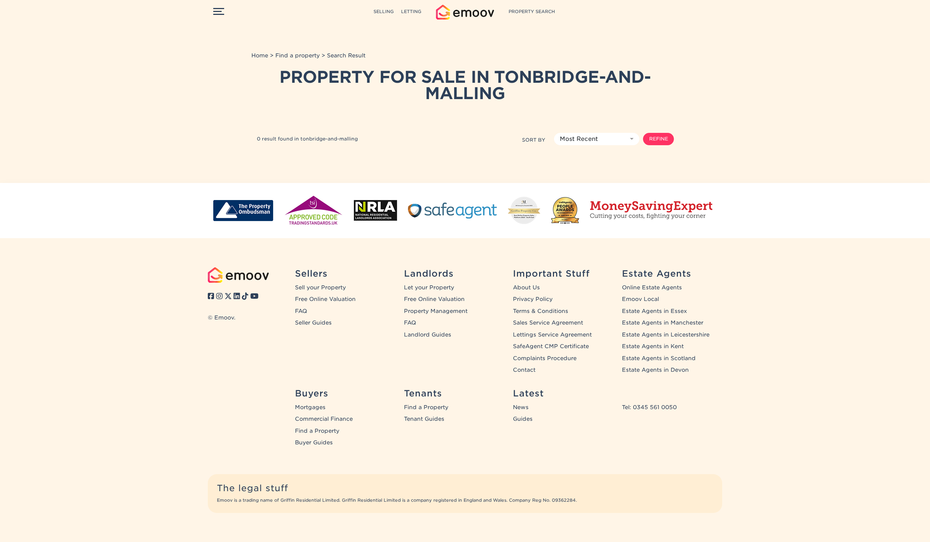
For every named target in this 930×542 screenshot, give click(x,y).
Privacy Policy (533, 299)
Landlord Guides (427, 334)
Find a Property (317, 431)
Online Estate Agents (652, 287)
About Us (526, 287)
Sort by (533, 140)
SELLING (383, 11)
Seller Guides (313, 322)
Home (259, 55)
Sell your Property (320, 287)
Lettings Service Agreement (552, 334)
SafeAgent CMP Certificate (551, 346)
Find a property (297, 55)
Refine (658, 139)
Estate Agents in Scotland (659, 358)
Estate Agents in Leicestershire (665, 334)
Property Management (436, 311)
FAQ (301, 311)
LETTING (411, 11)
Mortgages (310, 407)
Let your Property (429, 287)
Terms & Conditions (540, 311)
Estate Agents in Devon (655, 370)
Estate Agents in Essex (654, 311)
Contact (524, 370)
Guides (523, 419)
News (521, 407)
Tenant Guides (424, 419)
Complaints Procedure (545, 358)
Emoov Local (640, 299)
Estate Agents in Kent (653, 346)
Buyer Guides (314, 442)
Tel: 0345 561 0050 (649, 407)
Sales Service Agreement (548, 322)
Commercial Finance (324, 419)
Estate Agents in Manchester (662, 322)
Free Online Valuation (325, 299)
